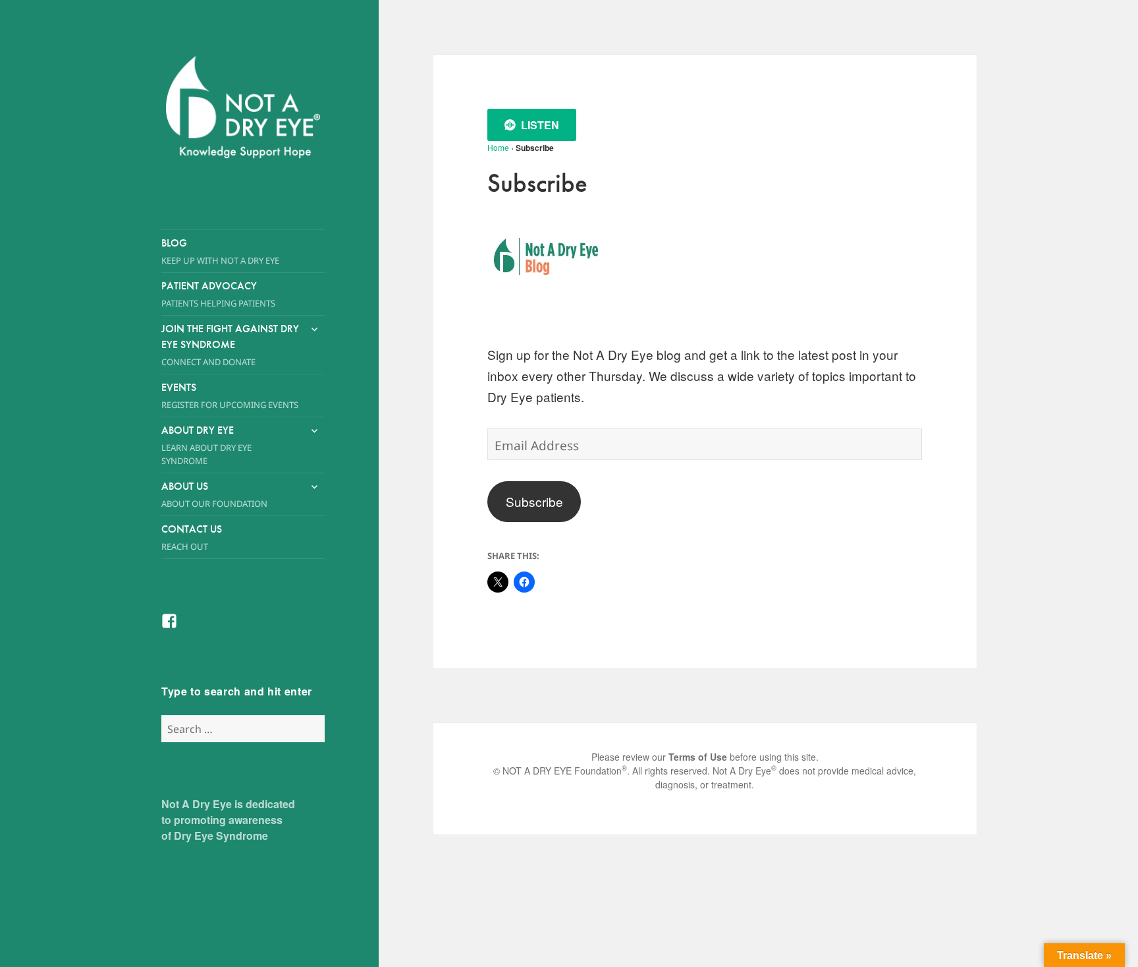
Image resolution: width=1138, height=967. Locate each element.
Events (229, 395)
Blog (220, 251)
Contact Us (191, 537)
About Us (214, 494)
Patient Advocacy (218, 294)
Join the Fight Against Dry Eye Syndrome (230, 345)
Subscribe (534, 501)
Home (498, 147)
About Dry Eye (206, 445)
